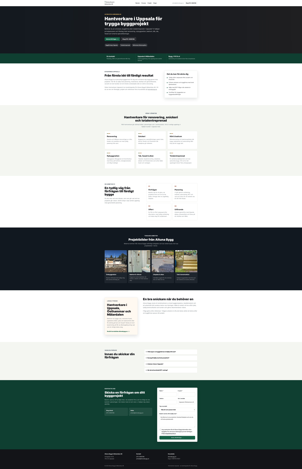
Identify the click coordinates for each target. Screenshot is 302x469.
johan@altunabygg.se (178, 3)
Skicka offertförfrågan (177, 437)
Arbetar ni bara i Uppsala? (155, 364)
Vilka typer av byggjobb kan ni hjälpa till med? (161, 351)
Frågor (155, 3)
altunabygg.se (152, 89)
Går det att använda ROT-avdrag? (157, 370)
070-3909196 (140, 456)
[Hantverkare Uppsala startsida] (112, 3)
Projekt (149, 3)
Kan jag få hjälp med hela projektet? (158, 358)
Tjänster (137, 3)
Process (143, 3)
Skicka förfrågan (112, 39)
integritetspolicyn (170, 433)
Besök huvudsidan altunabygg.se (118, 331)
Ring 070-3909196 (191, 3)
